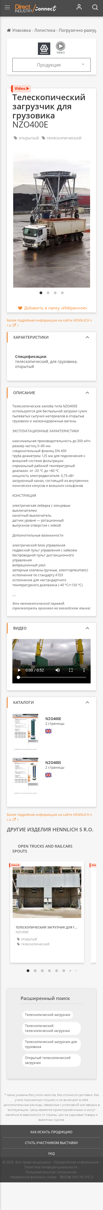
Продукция (49, 65)
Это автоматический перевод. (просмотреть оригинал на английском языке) (51, 606)
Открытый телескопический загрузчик (48, 1060)
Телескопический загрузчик (47, 1014)
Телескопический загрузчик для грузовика (51, 1044)
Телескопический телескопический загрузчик (47, 1028)
